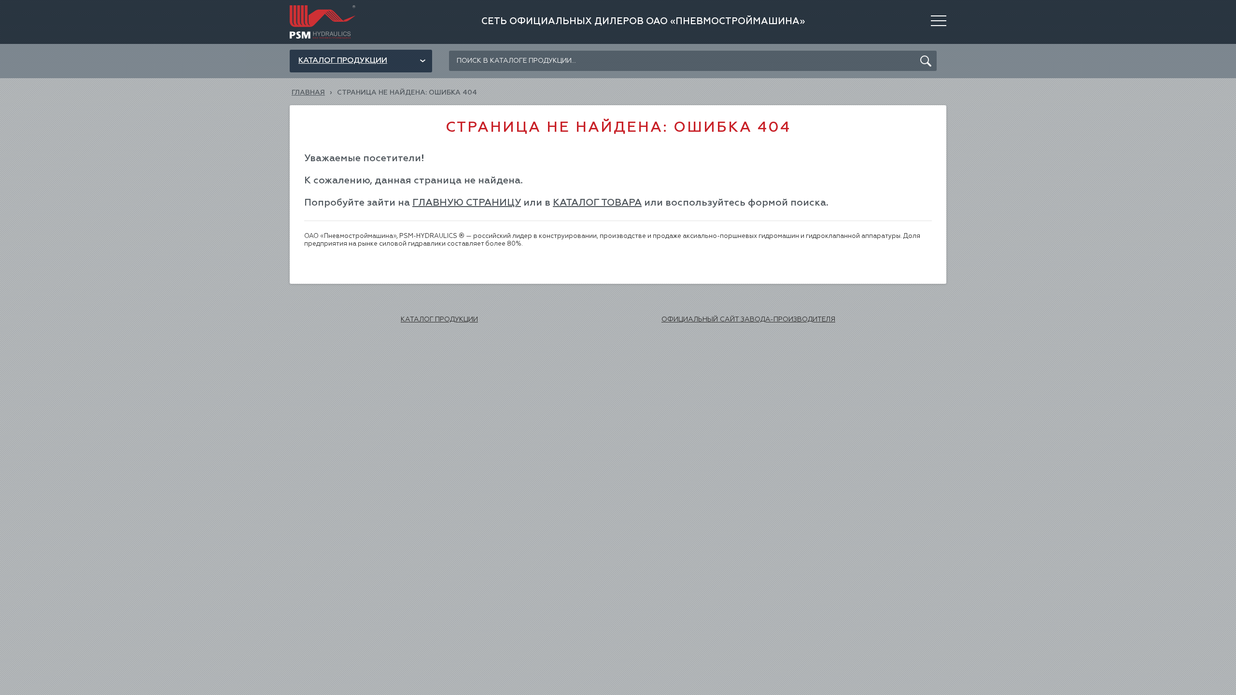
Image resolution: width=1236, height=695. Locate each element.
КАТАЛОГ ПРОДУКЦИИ (439, 319)
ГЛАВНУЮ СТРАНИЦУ (466, 203)
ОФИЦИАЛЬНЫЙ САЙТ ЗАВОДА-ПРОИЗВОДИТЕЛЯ (748, 319)
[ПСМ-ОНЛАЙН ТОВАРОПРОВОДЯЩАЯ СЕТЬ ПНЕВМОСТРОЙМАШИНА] (322, 9)
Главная (308, 92)
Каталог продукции (342, 61)
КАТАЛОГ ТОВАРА (597, 203)
